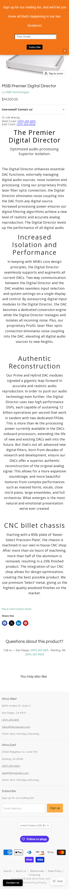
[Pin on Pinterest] (25, 623)
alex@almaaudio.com (15, 773)
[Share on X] (11, 623)
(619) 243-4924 (26, 124)
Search (8, 870)
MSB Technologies (17, 92)
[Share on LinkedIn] (18, 623)
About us (21, 870)
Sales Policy (54, 870)
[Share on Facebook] (4, 623)
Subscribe (35, 47)
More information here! (16, 609)
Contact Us (12, 882)
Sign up (55, 808)
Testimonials (37, 870)
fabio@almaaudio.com (16, 726)
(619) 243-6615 (26, 121)
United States (32, 825)
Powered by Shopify (34, 882)
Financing (34, 874)
